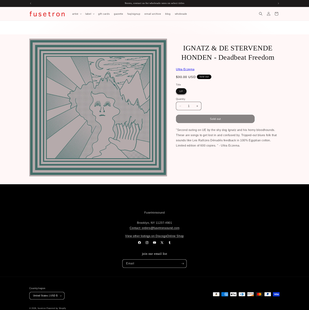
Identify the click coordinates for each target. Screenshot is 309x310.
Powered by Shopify (56, 308)
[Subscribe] (183, 263)
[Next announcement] (278, 3)
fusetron (42, 308)
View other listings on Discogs (146, 236)
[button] (76, 14)
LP (183, 92)
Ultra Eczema (185, 69)
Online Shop (175, 236)
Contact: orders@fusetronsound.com (155, 228)
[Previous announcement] (31, 3)
